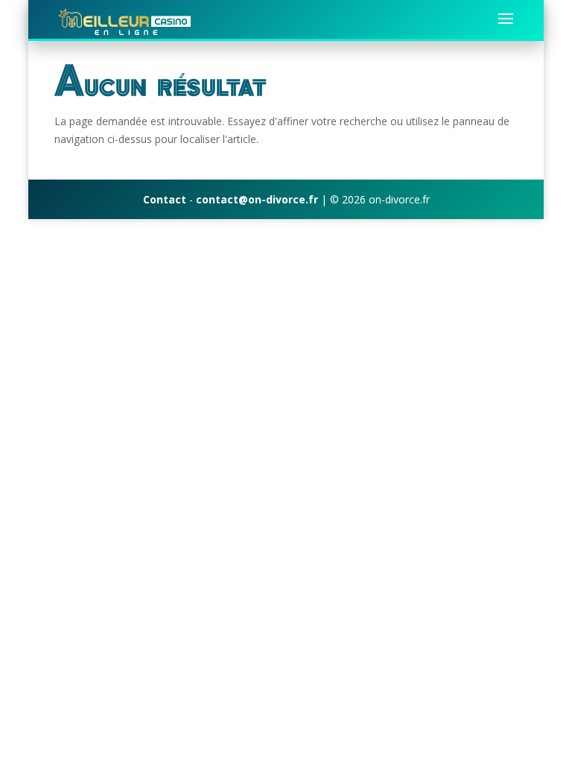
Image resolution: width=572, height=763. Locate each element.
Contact (164, 199)
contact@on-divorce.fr (257, 199)
